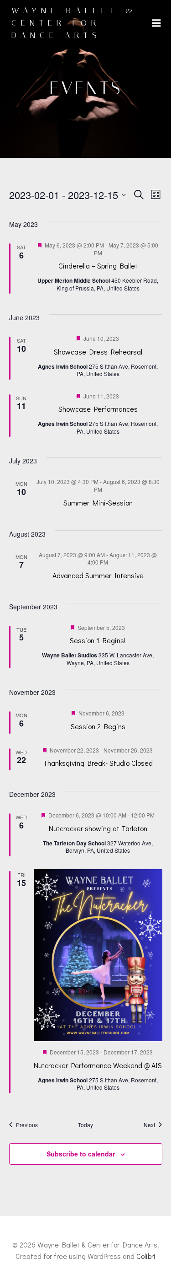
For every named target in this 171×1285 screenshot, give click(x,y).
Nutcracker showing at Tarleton (98, 828)
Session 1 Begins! (98, 640)
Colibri (145, 1256)
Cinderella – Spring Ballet (98, 265)
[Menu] (156, 23)
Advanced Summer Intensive (98, 575)
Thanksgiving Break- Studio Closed (98, 763)
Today (85, 1125)
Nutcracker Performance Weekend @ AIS (98, 1065)
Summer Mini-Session (98, 502)
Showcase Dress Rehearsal (98, 351)
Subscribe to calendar (81, 1153)
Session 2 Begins (98, 726)
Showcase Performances (98, 409)
